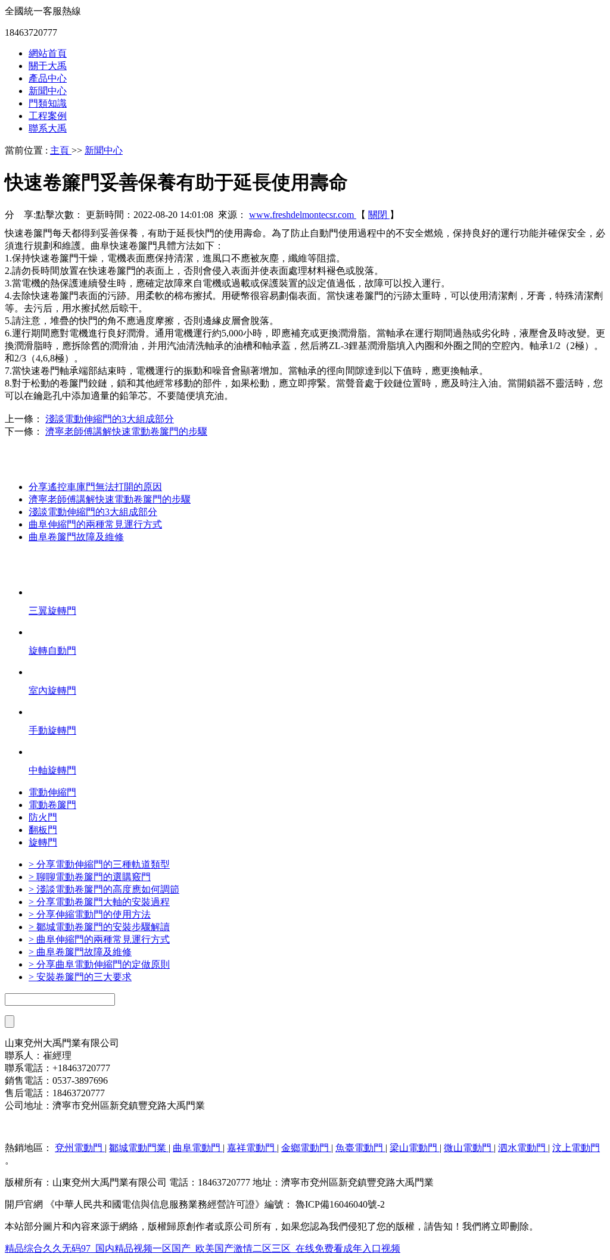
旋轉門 (43, 842)
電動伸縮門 (52, 792)
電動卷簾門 (52, 805)
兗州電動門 (80, 1148)
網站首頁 (48, 53)
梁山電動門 (415, 1148)
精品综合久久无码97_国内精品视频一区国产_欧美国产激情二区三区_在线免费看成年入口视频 (202, 1248)
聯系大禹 (48, 128)
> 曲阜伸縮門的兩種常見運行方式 (99, 939)
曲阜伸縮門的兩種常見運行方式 (95, 524)
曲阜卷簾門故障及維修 (76, 537)
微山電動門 (469, 1148)
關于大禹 (48, 66)
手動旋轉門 (52, 730)
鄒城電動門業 (139, 1148)
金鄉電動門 (306, 1148)
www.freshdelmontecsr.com (302, 215)
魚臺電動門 (360, 1148)
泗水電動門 (523, 1148)
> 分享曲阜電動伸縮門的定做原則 (99, 964)
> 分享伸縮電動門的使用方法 (90, 914)
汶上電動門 (576, 1148)
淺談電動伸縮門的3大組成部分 (109, 419)
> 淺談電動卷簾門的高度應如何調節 (104, 889)
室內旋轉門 (52, 690)
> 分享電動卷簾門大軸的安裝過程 (99, 902)
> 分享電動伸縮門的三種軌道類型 (99, 864)
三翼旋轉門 (52, 611)
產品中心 (48, 78)
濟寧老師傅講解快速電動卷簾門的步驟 (126, 431)
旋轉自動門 (52, 650)
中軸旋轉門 (52, 770)
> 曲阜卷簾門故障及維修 (80, 952)
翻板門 (43, 830)
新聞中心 (48, 91)
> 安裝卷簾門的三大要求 (80, 977)
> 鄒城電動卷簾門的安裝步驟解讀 (99, 927)
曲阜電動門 (198, 1148)
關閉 (379, 215)
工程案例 (48, 116)
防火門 (43, 817)
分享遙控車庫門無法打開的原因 (95, 487)
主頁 (60, 150)
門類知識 (48, 103)
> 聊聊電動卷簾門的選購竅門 (90, 877)
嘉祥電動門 (252, 1148)
